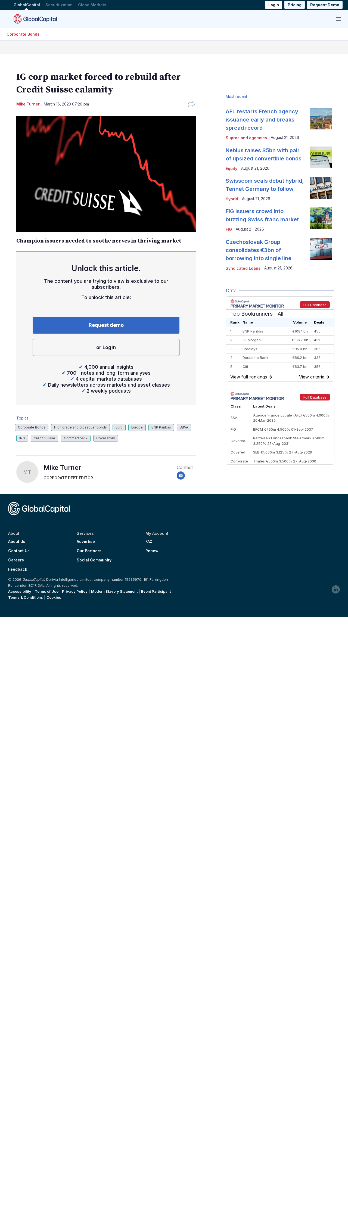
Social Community (94, 560)
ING (22, 438)
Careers (16, 560)
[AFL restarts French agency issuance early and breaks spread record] (321, 118)
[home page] (35, 18)
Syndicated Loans (243, 268)
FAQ (149, 541)
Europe (137, 427)
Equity (231, 168)
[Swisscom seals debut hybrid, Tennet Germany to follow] (321, 188)
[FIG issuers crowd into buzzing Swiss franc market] (321, 218)
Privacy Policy (75, 591)
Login (273, 5)
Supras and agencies (246, 137)
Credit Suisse (44, 438)
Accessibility (19, 591)
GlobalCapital (27, 5)
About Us (16, 541)
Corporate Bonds (23, 34)
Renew (152, 551)
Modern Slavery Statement (114, 591)
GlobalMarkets (92, 5)
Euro (119, 427)
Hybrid (232, 199)
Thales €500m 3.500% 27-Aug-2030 (284, 461)
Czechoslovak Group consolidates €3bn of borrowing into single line (258, 250)
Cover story (105, 438)
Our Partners (89, 551)
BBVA (184, 427)
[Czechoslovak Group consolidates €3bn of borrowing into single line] (321, 249)
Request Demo (324, 5)
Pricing (295, 5)
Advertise (86, 541)
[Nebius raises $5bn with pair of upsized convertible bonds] (321, 157)
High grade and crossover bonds (80, 427)
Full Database (315, 305)
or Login (106, 347)
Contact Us (19, 551)
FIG (229, 229)
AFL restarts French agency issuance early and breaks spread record (262, 119)
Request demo (106, 325)
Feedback (17, 569)
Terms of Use (46, 591)
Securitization (59, 5)
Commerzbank (76, 438)
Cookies (53, 597)
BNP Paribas (161, 427)
